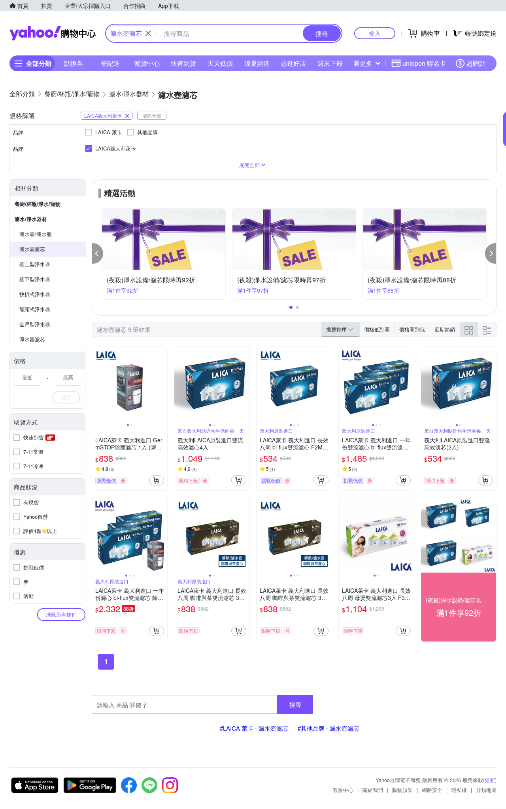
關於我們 (373, 790)
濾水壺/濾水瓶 (35, 234)
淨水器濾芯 (32, 339)
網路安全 (432, 790)
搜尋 (295, 704)
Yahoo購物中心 (52, 33)
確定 (66, 397)
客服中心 (343, 790)
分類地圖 (486, 790)
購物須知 (402, 790)
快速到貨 (183, 63)
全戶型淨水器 (34, 324)
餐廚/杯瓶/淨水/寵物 (37, 203)
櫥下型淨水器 (34, 279)
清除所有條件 (61, 614)
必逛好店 (293, 63)
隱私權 (459, 790)
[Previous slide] (97, 384)
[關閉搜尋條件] (148, 33)
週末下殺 (330, 63)
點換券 (73, 63)
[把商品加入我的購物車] (156, 480)
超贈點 (475, 63)
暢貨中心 (147, 63)
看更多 (362, 63)
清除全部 (151, 115)
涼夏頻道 (257, 63)
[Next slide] (162, 384)
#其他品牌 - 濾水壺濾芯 (328, 728)
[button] (97, 253)
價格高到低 (412, 329)
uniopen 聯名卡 (424, 63)
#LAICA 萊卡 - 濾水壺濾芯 (254, 728)
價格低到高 (377, 329)
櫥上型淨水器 (34, 264)
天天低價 (220, 63)
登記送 (110, 63)
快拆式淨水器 (34, 294)
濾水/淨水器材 (31, 219)
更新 (490, 780)
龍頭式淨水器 (34, 309)
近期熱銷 (444, 329)
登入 (375, 33)
